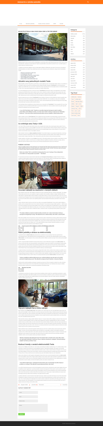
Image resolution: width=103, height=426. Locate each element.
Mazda (78, 53)
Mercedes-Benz (79, 101)
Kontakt (61, 23)
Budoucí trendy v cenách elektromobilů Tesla (29, 78)
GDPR (54, 23)
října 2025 (78, 76)
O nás (20, 23)
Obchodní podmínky (30, 23)
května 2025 (78, 87)
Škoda (78, 44)
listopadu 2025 (78, 74)
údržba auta (73, 97)
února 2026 (78, 67)
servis (80, 108)
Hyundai (78, 38)
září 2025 (78, 78)
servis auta (73, 115)
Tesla (78, 42)
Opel (78, 49)
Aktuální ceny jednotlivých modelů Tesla (28, 72)
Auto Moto (78, 47)
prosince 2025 (78, 72)
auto (80, 103)
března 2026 (78, 65)
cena (76, 110)
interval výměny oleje (75, 113)
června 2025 (78, 85)
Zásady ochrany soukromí (44, 23)
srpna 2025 (78, 80)
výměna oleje (78, 99)
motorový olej (74, 108)
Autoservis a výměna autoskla (29, 2)
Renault (77, 106)
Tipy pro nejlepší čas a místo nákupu (27, 77)
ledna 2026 (78, 69)
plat (79, 110)
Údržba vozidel (78, 33)
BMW (78, 40)
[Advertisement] (51, 13)
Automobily (78, 36)
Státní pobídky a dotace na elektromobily (28, 76)
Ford (78, 51)
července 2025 (78, 83)
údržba (72, 103)
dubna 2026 (78, 63)
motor (78, 115)
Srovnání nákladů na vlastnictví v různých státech (30, 75)
